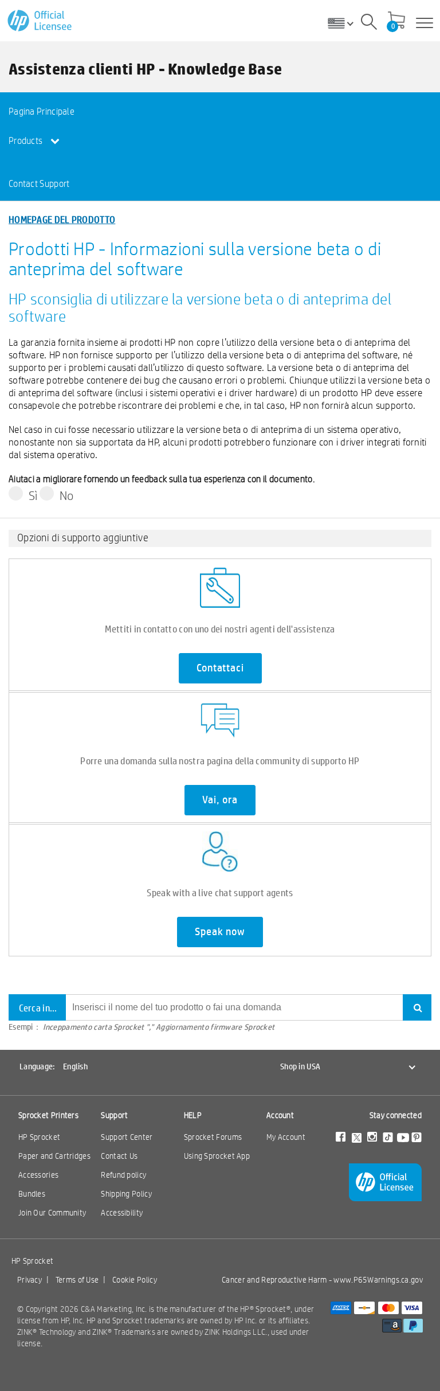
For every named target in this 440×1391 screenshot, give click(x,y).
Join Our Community (52, 1213)
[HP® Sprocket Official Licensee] (40, 21)
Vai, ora (219, 800)
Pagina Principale (41, 112)
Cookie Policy (134, 1280)
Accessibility (122, 1213)
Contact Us (119, 1156)
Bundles (31, 1194)
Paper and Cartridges (54, 1156)
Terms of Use (77, 1280)
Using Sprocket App (217, 1156)
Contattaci (220, 668)
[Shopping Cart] (396, 21)
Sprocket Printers (48, 1115)
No (67, 495)
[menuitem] (51, 111)
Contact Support (39, 184)
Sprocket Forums (213, 1137)
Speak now (220, 932)
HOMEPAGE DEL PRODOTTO (62, 219)
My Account (285, 1137)
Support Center (126, 1137)
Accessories (38, 1175)
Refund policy (123, 1175)
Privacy (29, 1280)
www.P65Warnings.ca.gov (378, 1280)
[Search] (369, 23)
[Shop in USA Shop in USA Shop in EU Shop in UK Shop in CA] (345, 23)
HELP (193, 1115)
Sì (33, 495)
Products (27, 141)
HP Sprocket (39, 1137)
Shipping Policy (126, 1194)
